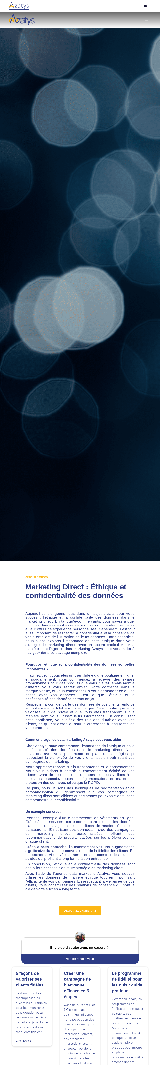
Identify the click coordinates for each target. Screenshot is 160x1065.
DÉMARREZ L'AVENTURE (80, 910)
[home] (22, 20)
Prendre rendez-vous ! (80, 958)
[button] (145, 6)
